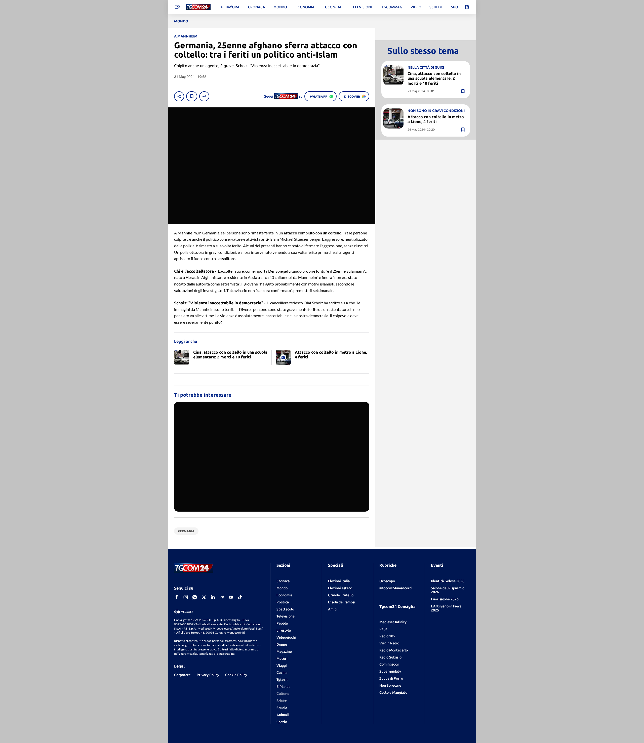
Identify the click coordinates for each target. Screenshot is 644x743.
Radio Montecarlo (393, 650)
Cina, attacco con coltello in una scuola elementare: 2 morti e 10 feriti (434, 78)
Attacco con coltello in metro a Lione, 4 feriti (436, 119)
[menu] (177, 7)
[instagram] (185, 597)
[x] (203, 597)
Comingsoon (389, 664)
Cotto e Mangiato (393, 692)
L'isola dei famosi (341, 602)
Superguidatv (390, 671)
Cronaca (283, 581)
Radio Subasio (390, 657)
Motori (282, 658)
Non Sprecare (390, 685)
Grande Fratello (340, 595)
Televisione (285, 616)
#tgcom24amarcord (395, 588)
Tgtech (282, 680)
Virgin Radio (389, 643)
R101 (383, 629)
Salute (281, 701)
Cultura (282, 694)
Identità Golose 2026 (447, 581)
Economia (284, 595)
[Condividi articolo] (179, 96)
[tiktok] (240, 597)
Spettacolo (285, 609)
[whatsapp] (194, 597)
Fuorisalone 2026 (445, 599)
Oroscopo (387, 581)
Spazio (281, 722)
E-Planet (283, 687)
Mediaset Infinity (393, 622)
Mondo (282, 588)
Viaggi (281, 666)
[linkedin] (212, 597)
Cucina (281, 673)
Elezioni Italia (339, 581)
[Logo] (198, 7)
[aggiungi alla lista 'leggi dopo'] (191, 96)
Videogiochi (286, 637)
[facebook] (176, 597)
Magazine (284, 651)
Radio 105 (387, 636)
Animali (282, 715)
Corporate (182, 675)
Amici (332, 609)
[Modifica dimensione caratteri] (204, 96)
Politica (282, 602)
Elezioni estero (340, 588)
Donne (281, 644)
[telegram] (221, 597)
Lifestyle (283, 630)
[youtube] (230, 597)
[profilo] (467, 7)
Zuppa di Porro (391, 678)
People (282, 623)
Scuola (281, 708)
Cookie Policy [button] (236, 675)
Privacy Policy (208, 675)
